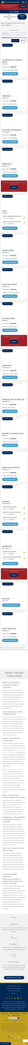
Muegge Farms (8, 318)
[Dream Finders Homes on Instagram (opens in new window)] (12, 998)
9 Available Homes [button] (10, 107)
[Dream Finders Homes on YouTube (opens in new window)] (18, 998)
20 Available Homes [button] (10, 563)
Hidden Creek (8, 250)
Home (9, 15)
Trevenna (6, 96)
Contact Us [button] (22, 16)
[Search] (26, 2)
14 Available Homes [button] (10, 262)
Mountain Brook (9, 284)
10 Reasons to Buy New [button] (13, 977)
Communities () (6, 37)
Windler (5, 599)
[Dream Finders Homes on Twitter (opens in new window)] (15, 998)
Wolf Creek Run (9, 628)
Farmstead (7, 164)
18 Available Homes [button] (10, 141)
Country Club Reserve (12, 130)
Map (24, 40)
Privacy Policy (4, 1013)
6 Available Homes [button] (10, 228)
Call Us (15, 993)
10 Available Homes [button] (10, 445)
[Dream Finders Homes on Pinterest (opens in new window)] (20, 998)
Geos (4, 211)
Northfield (7, 365)
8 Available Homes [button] (10, 377)
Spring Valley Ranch (11, 467)
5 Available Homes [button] (10, 479)
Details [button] (23, 6)
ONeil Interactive (17, 1037)
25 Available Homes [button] (10, 524)
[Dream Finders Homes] (10, 2)
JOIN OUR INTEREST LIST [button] (11, 605)
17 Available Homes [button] (10, 73)
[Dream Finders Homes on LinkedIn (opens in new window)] (9, 998)
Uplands (6, 501)
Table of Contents (16, 1015)
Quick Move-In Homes (20, 37)
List (16, 40)
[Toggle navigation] (23, 2)
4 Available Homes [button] (10, 411)
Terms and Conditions (14, 1013)
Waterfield (7, 546)
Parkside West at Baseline (13, 399)
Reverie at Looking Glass (13, 433)
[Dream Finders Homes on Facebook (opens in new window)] (6, 998)
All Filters (13, 11)
